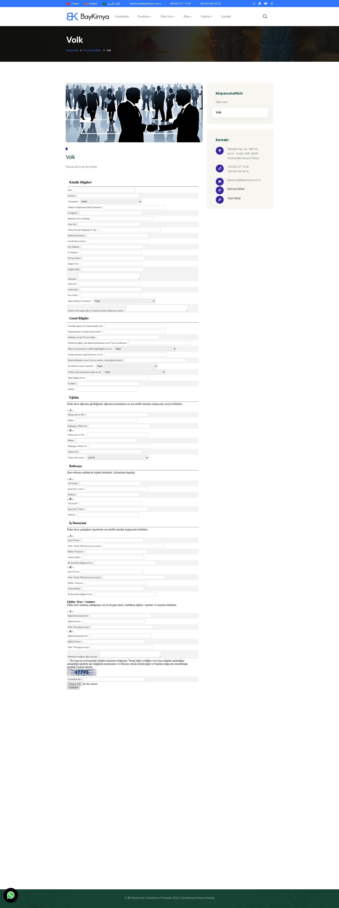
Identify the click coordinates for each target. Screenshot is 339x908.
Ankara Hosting (204, 897)
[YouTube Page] (265, 3)
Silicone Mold (235, 188)
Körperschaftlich (92, 50)
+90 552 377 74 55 (180, 3)
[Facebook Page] (260, 3)
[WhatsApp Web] (254, 3)
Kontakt (226, 16)
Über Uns (166, 16)
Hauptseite (122, 16)
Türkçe (74, 3)
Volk (218, 112)
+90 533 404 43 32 (210, 3)
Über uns (221, 102)
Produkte (143, 16)
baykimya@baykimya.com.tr (145, 3)
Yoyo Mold (233, 198)
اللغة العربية (113, 3)
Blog (186, 16)
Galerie (205, 16)
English (92, 3)
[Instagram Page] (272, 3)
